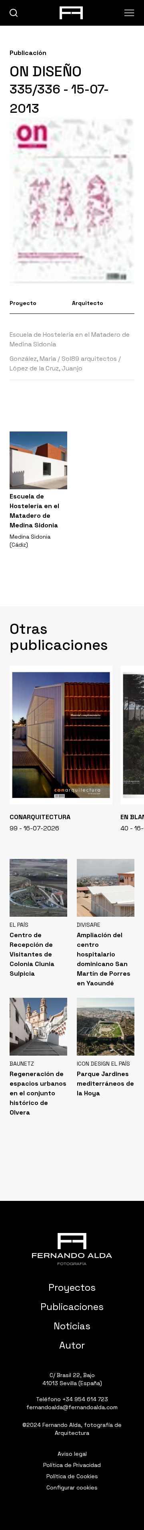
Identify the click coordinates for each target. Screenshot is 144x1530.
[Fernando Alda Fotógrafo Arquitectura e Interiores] (72, 1249)
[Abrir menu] (129, 13)
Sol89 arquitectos (89, 358)
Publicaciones (72, 1306)
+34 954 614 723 (85, 1399)
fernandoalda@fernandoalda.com (72, 1407)
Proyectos (72, 1287)
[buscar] (14, 13)
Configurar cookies (72, 1487)
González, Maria (33, 358)
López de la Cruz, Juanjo (46, 368)
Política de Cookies (72, 1476)
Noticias (72, 1326)
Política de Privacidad (72, 1465)
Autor (72, 1345)
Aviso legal (72, 1453)
